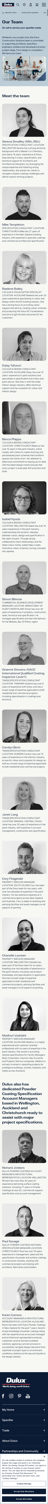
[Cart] (37, 4)
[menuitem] (8, 1410)
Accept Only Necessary (24, 1491)
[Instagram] (11, 1396)
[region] (24, 1479)
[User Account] (30, 4)
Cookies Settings (24, 1484)
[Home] (3, 12)
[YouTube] (27, 1396)
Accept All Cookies (24, 1499)
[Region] (24, 4)
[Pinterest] (19, 1396)
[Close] (44, 1457)
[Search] (18, 4)
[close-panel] (44, 4)
